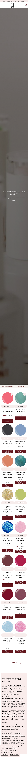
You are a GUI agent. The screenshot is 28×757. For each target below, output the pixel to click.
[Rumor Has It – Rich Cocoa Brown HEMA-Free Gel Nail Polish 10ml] (20, 594)
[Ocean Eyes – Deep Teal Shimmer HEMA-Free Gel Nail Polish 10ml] (20, 461)
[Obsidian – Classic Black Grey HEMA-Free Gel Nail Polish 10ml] (7, 430)
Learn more (4, 754)
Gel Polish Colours (7, 715)
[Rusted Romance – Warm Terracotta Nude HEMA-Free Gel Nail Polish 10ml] (7, 461)
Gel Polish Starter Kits (8, 726)
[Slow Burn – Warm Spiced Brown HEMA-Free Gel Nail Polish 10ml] (7, 560)
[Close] (18, 747)
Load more (14, 662)
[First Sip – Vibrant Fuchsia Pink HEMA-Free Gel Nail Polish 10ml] (20, 560)
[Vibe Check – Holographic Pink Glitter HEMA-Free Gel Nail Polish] (20, 627)
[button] (26, 5)
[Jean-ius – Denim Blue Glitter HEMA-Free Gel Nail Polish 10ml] (7, 627)
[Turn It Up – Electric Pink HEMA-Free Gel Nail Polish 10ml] (7, 398)
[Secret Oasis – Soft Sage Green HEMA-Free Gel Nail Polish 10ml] (20, 494)
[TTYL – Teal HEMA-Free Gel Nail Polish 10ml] (20, 398)
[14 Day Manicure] (12, 5)
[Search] (23, 5)
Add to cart (7, 406)
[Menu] (2, 5)
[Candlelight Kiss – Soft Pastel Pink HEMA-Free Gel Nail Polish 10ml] (20, 527)
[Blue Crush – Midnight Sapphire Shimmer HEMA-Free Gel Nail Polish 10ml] (7, 527)
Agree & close (14, 754)
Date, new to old (14, 390)
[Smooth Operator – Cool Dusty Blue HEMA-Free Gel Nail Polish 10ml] (20, 430)
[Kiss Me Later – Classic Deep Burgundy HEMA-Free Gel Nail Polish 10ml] (7, 594)
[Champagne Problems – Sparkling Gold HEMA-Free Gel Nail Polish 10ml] (7, 494)
